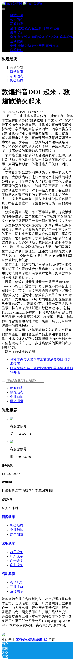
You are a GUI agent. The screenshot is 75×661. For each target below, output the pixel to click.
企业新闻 (16, 396)
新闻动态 (16, 76)
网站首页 (16, 15)
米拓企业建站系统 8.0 (32, 639)
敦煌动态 (16, 80)
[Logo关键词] (37, 4)
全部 (13, 28)
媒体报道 (16, 401)
